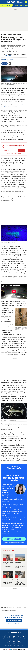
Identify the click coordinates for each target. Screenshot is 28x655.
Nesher (3, 609)
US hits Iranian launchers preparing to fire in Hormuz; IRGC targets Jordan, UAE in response (20, 565)
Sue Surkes (5, 59)
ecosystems (8, 609)
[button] (26, 2)
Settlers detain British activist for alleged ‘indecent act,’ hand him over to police (8, 564)
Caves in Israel (19, 607)
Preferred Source (7, 55)
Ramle (24, 607)
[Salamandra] (21, 649)
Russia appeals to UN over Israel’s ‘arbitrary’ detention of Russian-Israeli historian (8, 581)
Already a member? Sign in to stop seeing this (14, 542)
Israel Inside (9, 607)
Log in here (18, 623)
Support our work (14, 539)
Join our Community (6, 5)
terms (20, 153)
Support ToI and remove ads (21, 5)
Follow (11, 59)
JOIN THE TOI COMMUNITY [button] (14, 620)
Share (5, 63)
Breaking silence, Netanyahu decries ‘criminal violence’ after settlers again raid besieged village (20, 582)
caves (13, 607)
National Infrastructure (16, 609)
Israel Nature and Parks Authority (9, 610)
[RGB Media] (11, 649)
